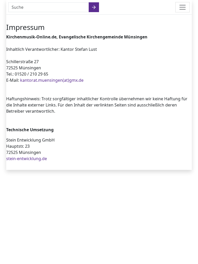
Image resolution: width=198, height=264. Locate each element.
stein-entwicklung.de (26, 158)
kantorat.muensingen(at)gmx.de (52, 80)
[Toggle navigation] (182, 7)
